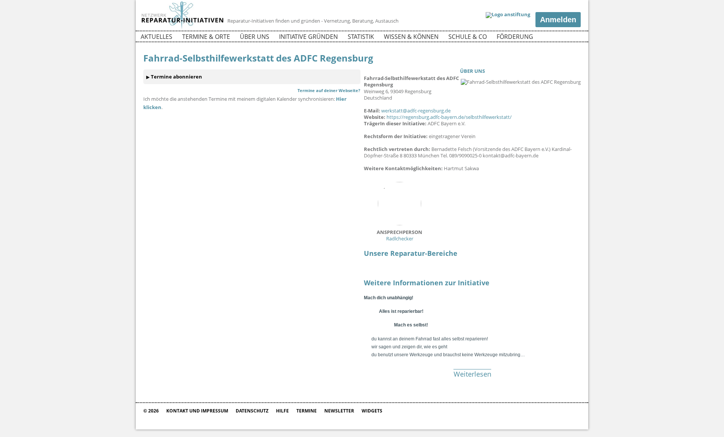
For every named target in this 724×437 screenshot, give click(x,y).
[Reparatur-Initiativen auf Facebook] (561, 37)
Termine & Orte (206, 36)
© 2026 (151, 411)
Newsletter (339, 411)
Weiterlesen (472, 374)
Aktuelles (156, 36)
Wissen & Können (411, 36)
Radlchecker (399, 235)
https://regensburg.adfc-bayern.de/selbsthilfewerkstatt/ (449, 117)
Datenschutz (252, 411)
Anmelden (558, 19)
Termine (306, 411)
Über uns (254, 36)
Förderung (515, 36)
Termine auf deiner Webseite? (329, 90)
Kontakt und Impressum (197, 411)
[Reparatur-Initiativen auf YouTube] (574, 37)
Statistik (361, 36)
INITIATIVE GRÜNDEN (308, 36)
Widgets (372, 411)
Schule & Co (467, 36)
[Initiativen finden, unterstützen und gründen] (182, 28)
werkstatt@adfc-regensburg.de (416, 110)
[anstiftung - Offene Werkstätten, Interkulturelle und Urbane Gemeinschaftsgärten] (508, 15)
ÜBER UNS (472, 71)
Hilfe (282, 411)
